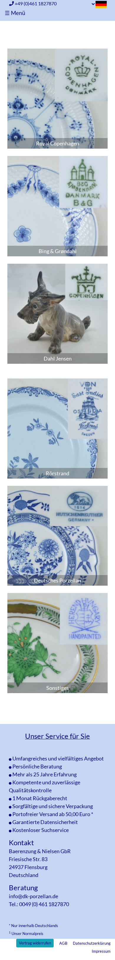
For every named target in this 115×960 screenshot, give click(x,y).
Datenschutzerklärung (92, 943)
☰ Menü (15, 12)
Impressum (101, 951)
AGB (63, 943)
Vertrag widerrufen (35, 943)
